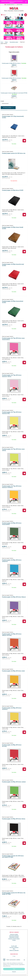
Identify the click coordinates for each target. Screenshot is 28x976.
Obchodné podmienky (14, 935)
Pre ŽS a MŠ (14, 946)
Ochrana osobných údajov (14, 938)
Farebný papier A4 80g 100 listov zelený (14, 782)
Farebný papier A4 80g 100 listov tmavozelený (11, 523)
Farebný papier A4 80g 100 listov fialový (11, 63)
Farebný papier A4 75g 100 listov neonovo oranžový (11, 486)
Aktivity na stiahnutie (14, 950)
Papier (6, 42)
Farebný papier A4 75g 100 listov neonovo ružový (11, 375)
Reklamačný (12, 937)
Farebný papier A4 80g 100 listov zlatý (13, 671)
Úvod (2, 42)
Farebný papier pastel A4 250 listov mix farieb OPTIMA (13, 893)
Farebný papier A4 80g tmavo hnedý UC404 (12, 228)
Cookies (14, 940)
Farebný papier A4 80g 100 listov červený (11, 78)
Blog (14, 949)
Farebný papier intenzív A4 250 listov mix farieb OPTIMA (14, 93)
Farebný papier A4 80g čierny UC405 (12, 190)
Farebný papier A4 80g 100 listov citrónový (11, 708)
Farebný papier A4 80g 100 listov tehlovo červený (11, 634)
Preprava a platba (14, 934)
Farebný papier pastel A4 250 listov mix (13, 153)
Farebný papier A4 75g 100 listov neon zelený (13, 449)
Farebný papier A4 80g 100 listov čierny (13, 818)
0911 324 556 (19, 4)
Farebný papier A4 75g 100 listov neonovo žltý (11, 412)
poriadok (17, 937)
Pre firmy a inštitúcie (14, 947)
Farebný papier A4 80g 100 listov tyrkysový (11, 560)
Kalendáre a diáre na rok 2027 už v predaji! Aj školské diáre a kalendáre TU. (12, 2)
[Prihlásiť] (22, 14)
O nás (14, 956)
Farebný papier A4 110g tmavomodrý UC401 (13, 117)
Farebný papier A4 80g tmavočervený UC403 (13, 265)
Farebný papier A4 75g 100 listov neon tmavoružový (13, 338)
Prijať (14, 969)
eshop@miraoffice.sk (10, 4)
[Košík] (25, 14)
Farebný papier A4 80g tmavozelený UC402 (12, 302)
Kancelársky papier (14, 42)
